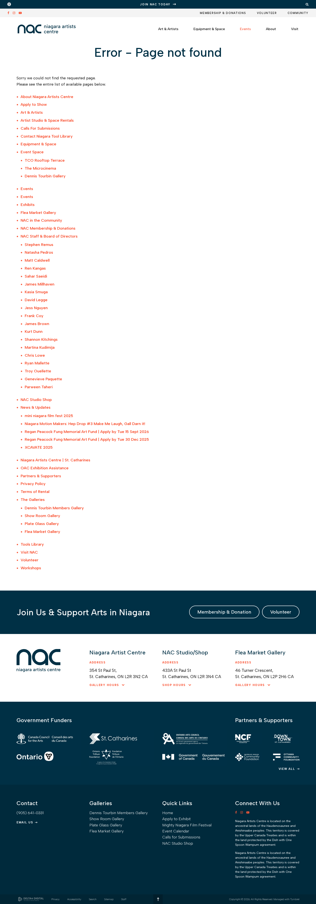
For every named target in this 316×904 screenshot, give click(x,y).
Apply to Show (34, 104)
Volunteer (267, 13)
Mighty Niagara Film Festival (187, 825)
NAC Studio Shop (36, 399)
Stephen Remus (39, 244)
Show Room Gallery (42, 515)
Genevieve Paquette (43, 379)
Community (298, 13)
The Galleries (33, 499)
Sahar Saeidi (36, 276)
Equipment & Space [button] (209, 29)
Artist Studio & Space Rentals (47, 120)
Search (93, 899)
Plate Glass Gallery (42, 523)
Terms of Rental (35, 491)
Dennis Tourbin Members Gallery (54, 508)
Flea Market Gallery (38, 212)
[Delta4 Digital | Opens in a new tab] (31, 899)
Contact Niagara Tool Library (47, 136)
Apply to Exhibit (176, 819)
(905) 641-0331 (30, 812)
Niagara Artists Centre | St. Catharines (55, 460)
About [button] (271, 29)
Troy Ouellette (38, 371)
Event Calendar (175, 831)
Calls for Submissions (181, 837)
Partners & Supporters (41, 476)
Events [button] (245, 29)
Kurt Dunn (34, 331)
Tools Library (32, 544)
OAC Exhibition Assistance (45, 468)
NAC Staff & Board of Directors (49, 236)
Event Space (32, 152)
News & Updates (36, 407)
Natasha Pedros (39, 252)
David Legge (36, 300)
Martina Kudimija (40, 347)
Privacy (55, 899)
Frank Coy (34, 315)
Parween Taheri (39, 387)
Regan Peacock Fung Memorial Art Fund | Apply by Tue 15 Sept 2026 (87, 431)
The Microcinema (40, 168)
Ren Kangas (35, 268)
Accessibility (74, 899)
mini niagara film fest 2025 (49, 415)
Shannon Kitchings (41, 339)
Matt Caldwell (37, 260)
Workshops (31, 568)
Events (27, 188)
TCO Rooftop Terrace (45, 160)
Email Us (25, 822)
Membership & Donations (223, 13)
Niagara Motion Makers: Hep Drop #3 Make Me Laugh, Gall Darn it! (85, 423)
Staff (123, 899)
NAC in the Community (41, 220)
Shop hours (174, 685)
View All (287, 768)
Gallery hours (104, 685)
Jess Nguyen (36, 307)
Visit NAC (29, 552)
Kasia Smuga (36, 292)
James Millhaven (39, 284)
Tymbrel (294, 899)
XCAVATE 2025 (39, 447)
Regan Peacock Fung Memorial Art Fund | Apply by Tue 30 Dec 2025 (87, 439)
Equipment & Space (38, 144)
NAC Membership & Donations (48, 228)
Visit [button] (294, 29)
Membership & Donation (224, 612)
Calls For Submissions (40, 128)
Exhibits (28, 204)
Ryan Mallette (37, 363)
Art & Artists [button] (168, 29)
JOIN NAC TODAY (155, 4)
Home (167, 812)
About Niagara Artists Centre (47, 96)
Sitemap (109, 899)
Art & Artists (32, 112)
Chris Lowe (35, 355)
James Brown (37, 323)
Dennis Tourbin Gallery (45, 176)
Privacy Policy (33, 483)
